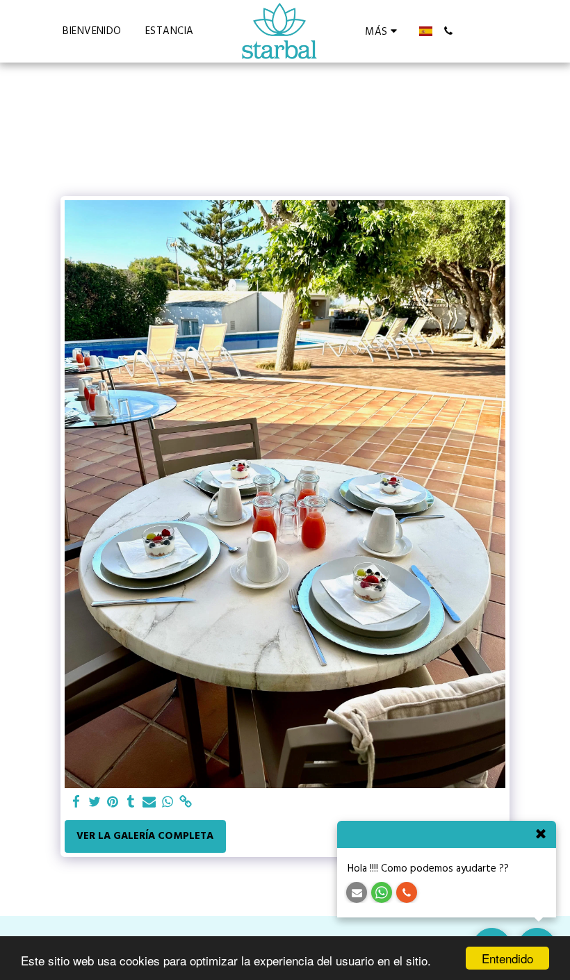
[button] (449, 31)
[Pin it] (113, 802)
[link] (186, 802)
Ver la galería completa (144, 835)
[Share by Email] (149, 802)
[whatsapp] (167, 802)
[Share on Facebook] (76, 802)
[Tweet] (94, 802)
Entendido (507, 958)
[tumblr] (131, 802)
